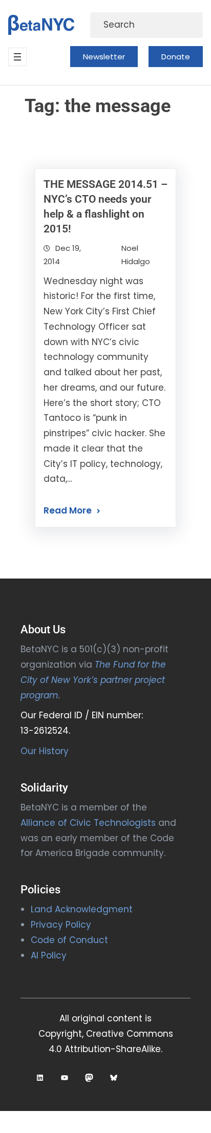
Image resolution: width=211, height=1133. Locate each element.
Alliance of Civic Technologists (88, 823)
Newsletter (104, 56)
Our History (44, 751)
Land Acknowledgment (82, 909)
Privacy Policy (61, 924)
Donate (175, 56)
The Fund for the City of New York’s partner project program (93, 679)
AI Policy (49, 955)
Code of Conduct (69, 940)
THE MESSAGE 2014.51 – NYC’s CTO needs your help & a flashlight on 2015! (105, 206)
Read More (68, 510)
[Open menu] (17, 57)
